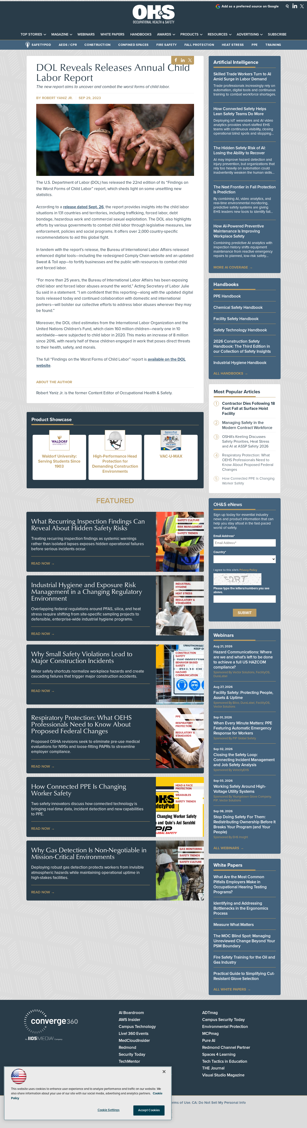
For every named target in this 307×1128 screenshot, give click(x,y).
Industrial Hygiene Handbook (239, 362)
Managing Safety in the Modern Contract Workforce (247, 425)
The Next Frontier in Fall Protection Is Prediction (244, 190)
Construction (97, 45)
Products (189, 34)
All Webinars (226, 848)
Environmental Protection (225, 1026)
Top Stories (31, 34)
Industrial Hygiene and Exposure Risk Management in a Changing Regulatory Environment (86, 591)
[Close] (164, 1071)
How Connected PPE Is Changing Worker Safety (78, 789)
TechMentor (129, 1061)
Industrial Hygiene (183, 585)
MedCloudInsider (134, 1040)
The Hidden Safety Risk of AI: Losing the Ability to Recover (239, 150)
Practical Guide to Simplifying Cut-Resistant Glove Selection (244, 976)
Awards (164, 34)
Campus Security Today (223, 1019)
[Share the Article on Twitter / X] (189, 60)
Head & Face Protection (184, 787)
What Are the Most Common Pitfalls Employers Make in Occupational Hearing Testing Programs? (240, 884)
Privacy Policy (248, 570)
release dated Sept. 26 (83, 206)
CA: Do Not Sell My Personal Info (219, 1102)
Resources (218, 34)
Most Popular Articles (237, 392)
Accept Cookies (149, 1110)
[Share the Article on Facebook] (174, 60)
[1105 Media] (43, 1039)
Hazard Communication (187, 674)
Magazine (59, 34)
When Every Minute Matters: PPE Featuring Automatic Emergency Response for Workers (242, 728)
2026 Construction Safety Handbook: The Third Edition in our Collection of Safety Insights (242, 346)
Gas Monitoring (191, 849)
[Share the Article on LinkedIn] (182, 60)
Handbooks (141, 34)
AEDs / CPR (68, 45)
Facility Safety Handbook (236, 318)
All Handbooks (228, 373)
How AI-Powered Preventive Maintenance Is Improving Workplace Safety (238, 231)
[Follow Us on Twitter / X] (302, 6)
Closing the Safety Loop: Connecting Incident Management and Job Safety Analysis (244, 759)
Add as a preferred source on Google (250, 6)
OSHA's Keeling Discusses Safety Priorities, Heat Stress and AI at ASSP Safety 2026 (245, 441)
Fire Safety (166, 45)
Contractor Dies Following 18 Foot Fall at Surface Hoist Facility (248, 408)
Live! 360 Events (133, 1033)
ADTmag (210, 1012)
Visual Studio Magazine (223, 1075)
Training (273, 45)
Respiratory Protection (184, 725)
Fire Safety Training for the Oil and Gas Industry (244, 960)
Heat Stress (233, 45)
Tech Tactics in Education (224, 1061)
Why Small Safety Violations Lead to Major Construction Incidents (81, 657)
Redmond (127, 1047)
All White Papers (229, 989)
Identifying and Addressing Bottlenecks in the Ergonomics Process (240, 908)
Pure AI (208, 1040)
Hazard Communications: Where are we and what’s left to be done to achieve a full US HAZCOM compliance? (243, 660)
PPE (255, 45)
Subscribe (277, 34)
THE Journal (213, 1068)
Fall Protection (199, 45)
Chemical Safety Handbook (238, 307)
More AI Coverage (230, 267)
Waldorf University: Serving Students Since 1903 (59, 461)
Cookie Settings (109, 1110)
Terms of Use (179, 1102)
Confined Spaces (133, 45)
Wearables (183, 795)
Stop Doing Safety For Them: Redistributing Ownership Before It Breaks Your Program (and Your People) (244, 824)
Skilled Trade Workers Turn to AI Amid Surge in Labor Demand (242, 77)
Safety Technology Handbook (240, 330)
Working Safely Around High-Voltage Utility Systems (239, 789)
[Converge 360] (51, 1022)
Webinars (86, 34)
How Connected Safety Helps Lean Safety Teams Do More (239, 111)
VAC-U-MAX (171, 456)
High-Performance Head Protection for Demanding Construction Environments (115, 464)
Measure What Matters (233, 924)
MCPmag (210, 1033)
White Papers (112, 34)
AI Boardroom (131, 1012)
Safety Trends (187, 533)
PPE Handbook (227, 296)
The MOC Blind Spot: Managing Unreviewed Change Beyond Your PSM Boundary (244, 941)
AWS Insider (129, 1019)
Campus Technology (137, 1026)
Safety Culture (188, 520)
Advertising (248, 34)
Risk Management (189, 526)
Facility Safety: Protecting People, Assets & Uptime (243, 695)
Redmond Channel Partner (226, 1047)
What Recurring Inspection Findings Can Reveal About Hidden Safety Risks (88, 524)
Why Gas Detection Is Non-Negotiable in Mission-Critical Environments (89, 853)
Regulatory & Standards (185, 601)
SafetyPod (41, 45)
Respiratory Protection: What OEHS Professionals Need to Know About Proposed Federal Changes (81, 724)
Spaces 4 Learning (219, 1054)
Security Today (132, 1054)
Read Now (40, 563)
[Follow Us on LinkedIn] (294, 5)
